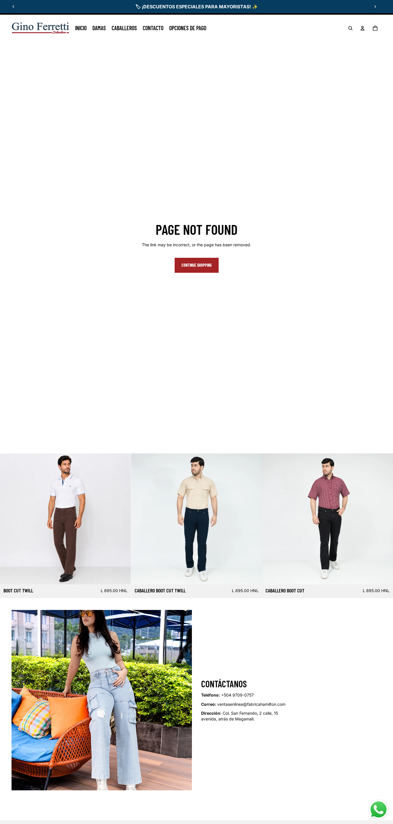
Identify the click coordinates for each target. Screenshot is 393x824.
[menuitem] (81, 28)
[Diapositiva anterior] (13, 6)
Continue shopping (197, 265)
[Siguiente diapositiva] (375, 6)
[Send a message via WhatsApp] (378, 809)
